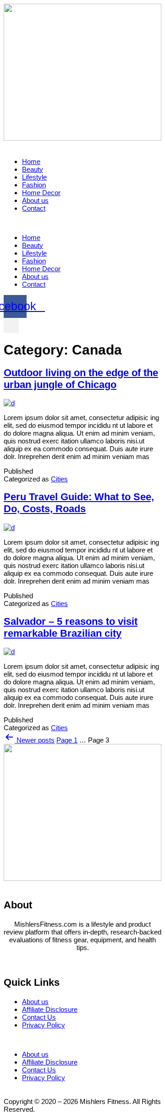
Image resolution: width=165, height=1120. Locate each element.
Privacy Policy (43, 1025)
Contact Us (39, 1017)
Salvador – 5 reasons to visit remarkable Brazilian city (71, 627)
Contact (33, 208)
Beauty (32, 169)
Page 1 (66, 740)
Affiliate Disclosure (49, 1009)
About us (35, 200)
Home (31, 161)
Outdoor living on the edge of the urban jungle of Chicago (81, 378)
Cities (59, 479)
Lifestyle (34, 177)
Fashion (34, 185)
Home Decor (41, 193)
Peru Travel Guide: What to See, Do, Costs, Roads (79, 502)
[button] (82, 223)
